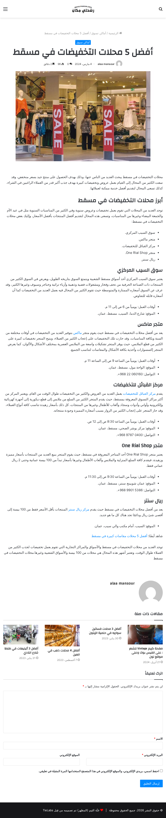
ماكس (77, 333)
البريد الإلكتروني (152, 755)
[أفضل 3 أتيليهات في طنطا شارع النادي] (20, 634)
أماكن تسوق (98, 33)
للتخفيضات (130, 393)
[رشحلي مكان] (83, 9)
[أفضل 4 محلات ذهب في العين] (62, 636)
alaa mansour (106, 64)
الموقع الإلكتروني (70, 755)
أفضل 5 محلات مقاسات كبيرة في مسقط (119, 536)
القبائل (143, 393)
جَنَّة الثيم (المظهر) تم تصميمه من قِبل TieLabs (71, 810)
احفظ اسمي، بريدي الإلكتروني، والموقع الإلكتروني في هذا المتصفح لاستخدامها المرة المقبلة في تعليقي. (98, 771)
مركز (152, 393)
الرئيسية (114, 33)
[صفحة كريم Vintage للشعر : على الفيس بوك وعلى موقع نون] (145, 634)
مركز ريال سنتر (78, 509)
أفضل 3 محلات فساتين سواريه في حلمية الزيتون (105, 631)
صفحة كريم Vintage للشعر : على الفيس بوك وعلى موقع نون (146, 653)
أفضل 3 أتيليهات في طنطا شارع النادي (21, 650)
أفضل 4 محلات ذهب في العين (64, 652)
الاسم (158, 738)
